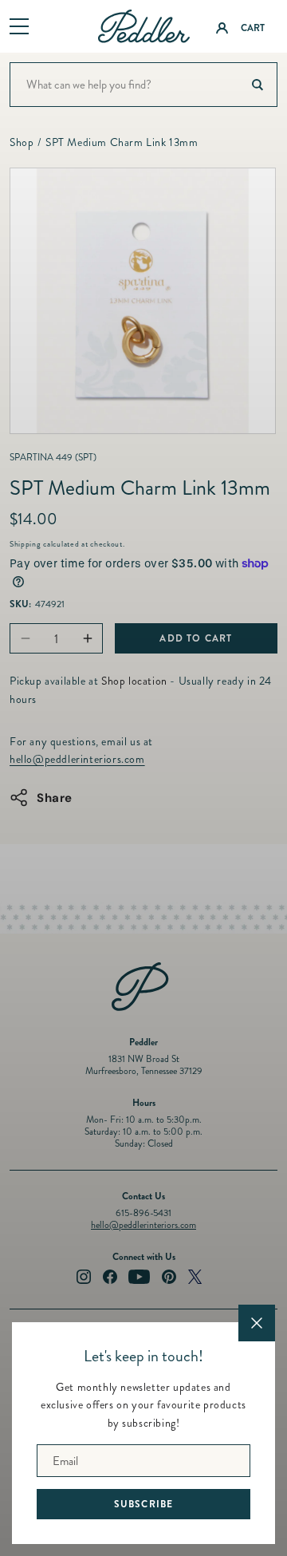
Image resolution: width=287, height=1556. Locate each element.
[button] (19, 27)
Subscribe (144, 1504)
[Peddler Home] (144, 26)
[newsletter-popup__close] (256, 1323)
